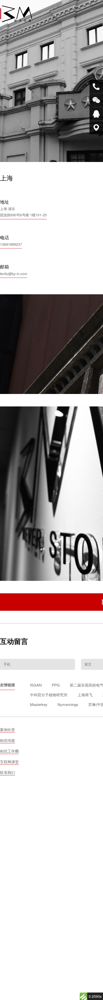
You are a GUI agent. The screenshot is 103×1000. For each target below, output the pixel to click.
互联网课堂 (9, 761)
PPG (56, 685)
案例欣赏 (7, 729)
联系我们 (7, 772)
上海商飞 (85, 694)
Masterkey (39, 704)
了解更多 (73, 495)
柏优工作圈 (9, 751)
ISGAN (36, 685)
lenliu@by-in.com (13, 273)
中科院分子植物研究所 (49, 694)
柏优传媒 (7, 740)
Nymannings (68, 704)
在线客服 (96, 114)
